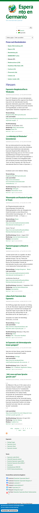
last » (24, 430)
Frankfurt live (14, 422)
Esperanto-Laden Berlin (13, 457)
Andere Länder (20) (13, 79)
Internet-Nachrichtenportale (20, 237)
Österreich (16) (12, 72)
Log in (13, 131)
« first (11, 428)
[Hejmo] (12, 9)
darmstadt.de (14, 239)
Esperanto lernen (11, 444)
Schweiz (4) (11, 75)
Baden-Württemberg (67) (15, 46)
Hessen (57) (11, 59)
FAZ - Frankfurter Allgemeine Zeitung (21, 367)
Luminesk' (17, 483)
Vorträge (17, 323)
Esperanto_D (16, 487)
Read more (8, 131)
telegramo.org (18, 490)
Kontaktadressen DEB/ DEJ (13, 467)
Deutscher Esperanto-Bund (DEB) (15, 463)
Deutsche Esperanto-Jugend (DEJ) (15, 461)
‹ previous (16, 428)
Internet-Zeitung (17, 420)
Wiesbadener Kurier (16, 190)
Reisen (17, 219)
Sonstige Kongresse (20, 269)
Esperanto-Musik (11, 446)
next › (20, 430)
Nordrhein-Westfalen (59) (15, 66)
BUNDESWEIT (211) (13, 56)
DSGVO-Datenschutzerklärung (14, 469)
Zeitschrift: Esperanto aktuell (14, 459)
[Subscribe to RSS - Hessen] (6, 433)
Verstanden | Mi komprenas (9, 510)
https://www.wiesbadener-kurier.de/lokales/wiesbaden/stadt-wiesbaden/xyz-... (15, 181)
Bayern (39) (11, 49)
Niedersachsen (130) (14, 62)
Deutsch (22, 30)
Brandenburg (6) (13, 52)
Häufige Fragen (11, 442)
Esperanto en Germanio (19, 11)
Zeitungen (15, 188)
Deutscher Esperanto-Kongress (23, 480)
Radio (14, 333)
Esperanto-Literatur (12, 448)
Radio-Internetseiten (18, 127)
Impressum (10, 465)
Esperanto (22, 32)
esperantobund (18, 485)
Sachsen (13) (12, 69)
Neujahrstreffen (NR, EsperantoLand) (16, 115)
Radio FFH (14, 129)
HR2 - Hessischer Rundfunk (18, 335)
